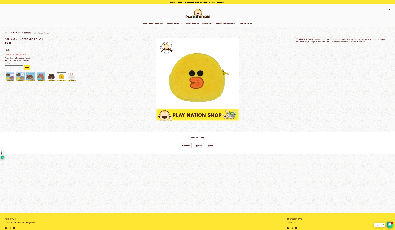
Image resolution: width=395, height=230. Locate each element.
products (17, 33)
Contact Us (291, 223)
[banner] (198, 13)
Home (7, 33)
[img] (389, 9)
